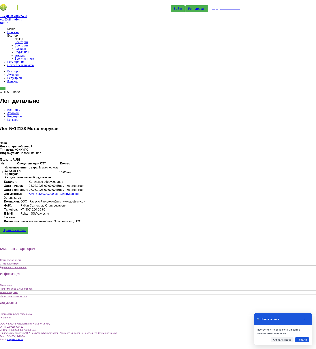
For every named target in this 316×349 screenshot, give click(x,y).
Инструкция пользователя (13, 296)
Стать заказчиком (9, 263)
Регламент (5, 317)
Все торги (21, 42)
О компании (6, 285)
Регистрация (196, 8)
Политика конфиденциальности (16, 289)
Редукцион (22, 52)
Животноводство (9, 292)
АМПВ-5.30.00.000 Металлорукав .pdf (54, 193)
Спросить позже (282, 339)
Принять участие (14, 230)
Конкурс (20, 55)
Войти (178, 8)
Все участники (24, 58)
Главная (13, 32)
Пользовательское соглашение (16, 314)
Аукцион (20, 48)
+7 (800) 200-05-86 (14, 16)
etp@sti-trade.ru (11, 19)
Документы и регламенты (13, 267)
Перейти (302, 339)
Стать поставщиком (20, 65)
